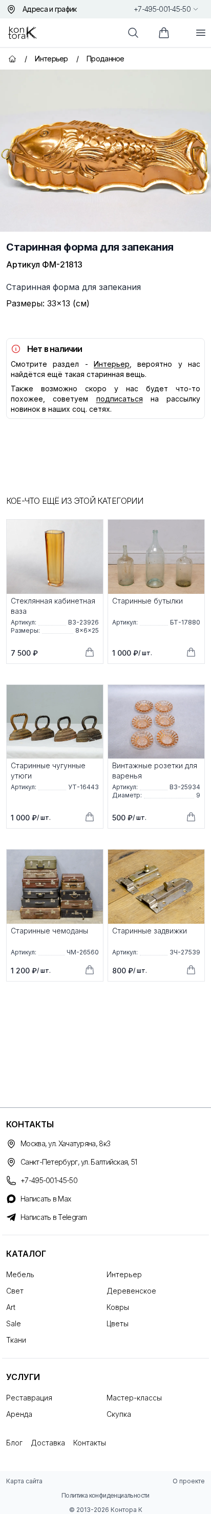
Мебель (20, 1274)
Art (10, 1307)
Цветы (118, 1323)
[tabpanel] (105, 151)
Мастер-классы (134, 1397)
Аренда (19, 1414)
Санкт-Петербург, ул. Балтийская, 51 (78, 1161)
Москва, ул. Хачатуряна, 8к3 (65, 1143)
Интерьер (112, 364)
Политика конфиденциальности (105, 1495)
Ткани (16, 1339)
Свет (15, 1290)
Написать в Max (45, 1198)
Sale (13, 1323)
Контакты (89, 1442)
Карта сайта (24, 1481)
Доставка (48, 1442)
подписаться (119, 398)
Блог (14, 1442)
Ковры (118, 1307)
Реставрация (29, 1397)
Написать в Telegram (53, 1217)
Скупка (119, 1414)
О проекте (189, 1481)
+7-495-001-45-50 (162, 9)
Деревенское (131, 1290)
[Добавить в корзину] (89, 652)
